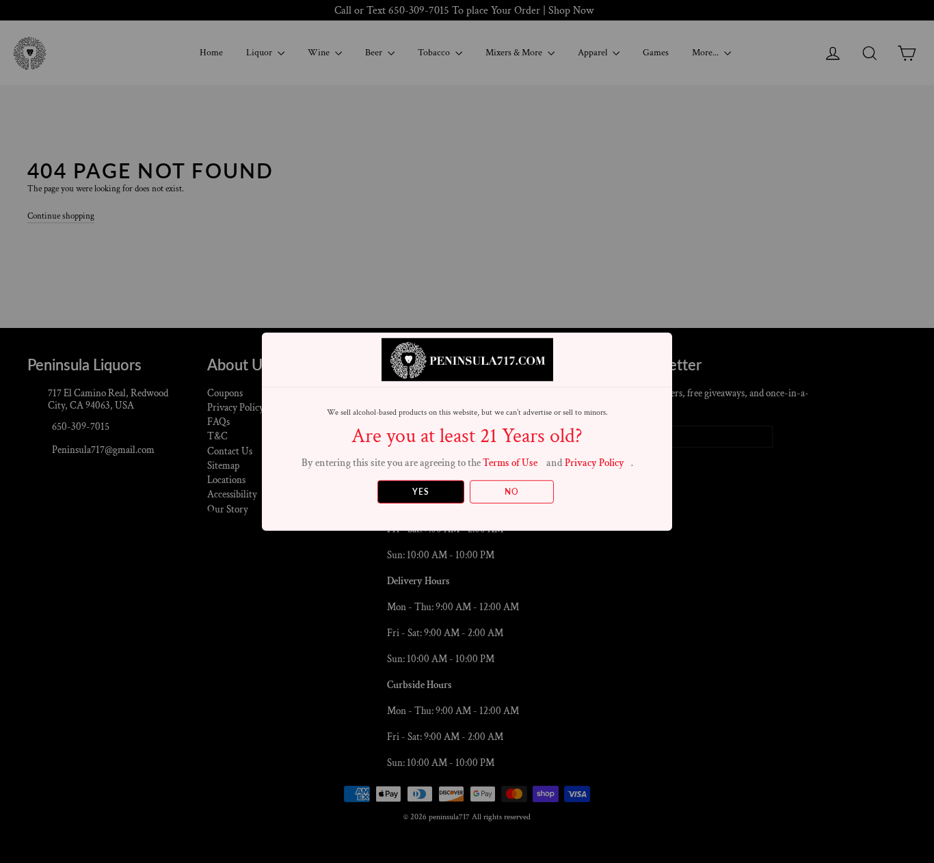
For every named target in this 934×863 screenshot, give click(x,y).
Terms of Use (510, 462)
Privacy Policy (594, 462)
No (512, 492)
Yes (420, 492)
